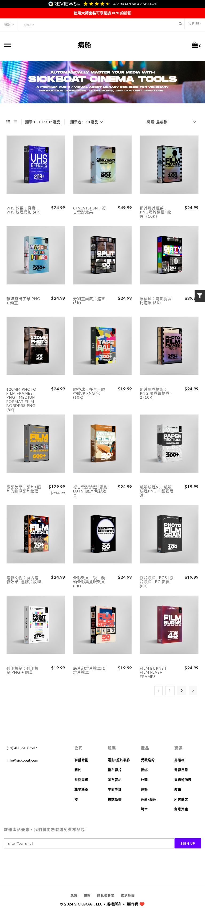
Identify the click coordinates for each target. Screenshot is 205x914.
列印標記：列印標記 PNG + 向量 (22, 670)
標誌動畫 (115, 800)
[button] (180, 24)
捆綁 (144, 770)
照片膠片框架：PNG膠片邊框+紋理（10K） (155, 212)
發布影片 (115, 770)
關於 (77, 770)
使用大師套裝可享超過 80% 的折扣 (102, 13)
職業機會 (81, 790)
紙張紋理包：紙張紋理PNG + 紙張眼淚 (157, 491)
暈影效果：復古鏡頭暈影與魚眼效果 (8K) (89, 581)
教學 (177, 790)
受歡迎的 (148, 760)
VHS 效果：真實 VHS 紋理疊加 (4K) (23, 210)
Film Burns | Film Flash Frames (153, 672)
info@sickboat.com (22, 760)
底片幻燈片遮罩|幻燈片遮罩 (90, 670)
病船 (84, 44)
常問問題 (81, 780)
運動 (144, 790)
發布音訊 (115, 780)
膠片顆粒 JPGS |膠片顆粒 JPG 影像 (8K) (157, 581)
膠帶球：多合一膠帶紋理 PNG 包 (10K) (89, 393)
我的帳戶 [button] (194, 24)
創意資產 (181, 809)
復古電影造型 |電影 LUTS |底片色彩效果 (90, 491)
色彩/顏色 (148, 800)
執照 (73, 896)
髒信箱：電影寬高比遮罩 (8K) (156, 300)
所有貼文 (181, 800)
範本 (144, 809)
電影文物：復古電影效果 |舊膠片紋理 (23, 579)
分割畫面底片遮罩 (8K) (89, 300)
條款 (87, 896)
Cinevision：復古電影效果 (89, 210)
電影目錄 (181, 770)
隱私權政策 (106, 896)
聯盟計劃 (81, 760)
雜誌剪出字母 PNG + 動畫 (23, 300)
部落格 (179, 760)
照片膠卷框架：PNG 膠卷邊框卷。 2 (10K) (157, 393)
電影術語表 (183, 780)
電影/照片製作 (119, 760)
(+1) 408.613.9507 (22, 748)
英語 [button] (7, 25)
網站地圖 (128, 896)
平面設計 (115, 790)
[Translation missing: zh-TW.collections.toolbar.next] (193, 690)
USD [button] (27, 25)
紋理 (144, 780)
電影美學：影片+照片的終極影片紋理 (23, 489)
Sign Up (187, 843)
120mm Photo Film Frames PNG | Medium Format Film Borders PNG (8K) (21, 399)
